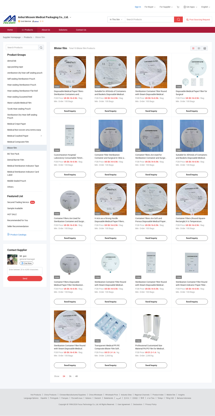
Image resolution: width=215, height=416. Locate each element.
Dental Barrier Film (15, 159)
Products (29, 29)
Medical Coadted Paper (17, 135)
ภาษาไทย (150, 398)
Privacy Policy (150, 404)
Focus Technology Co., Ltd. (88, 404)
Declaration (137, 404)
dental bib (11, 60)
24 (64, 376)
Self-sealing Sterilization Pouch (21, 78)
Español (44, 398)
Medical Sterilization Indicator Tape (23, 165)
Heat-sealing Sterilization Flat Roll (22, 90)
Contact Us (81, 29)
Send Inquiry (70, 111)
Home (10, 29)
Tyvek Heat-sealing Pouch (19, 108)
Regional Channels (142, 394)
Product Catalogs (18, 234)
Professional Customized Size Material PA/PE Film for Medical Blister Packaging (149, 348)
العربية (118, 398)
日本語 (135, 398)
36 (70, 376)
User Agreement (124, 404)
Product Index (158, 394)
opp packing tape (15, 66)
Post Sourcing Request (199, 19)
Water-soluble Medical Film (19, 102)
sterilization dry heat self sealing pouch (24, 72)
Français (64, 398)
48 (76, 376)
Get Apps (190, 6)
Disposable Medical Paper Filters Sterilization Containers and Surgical (68, 94)
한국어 (126, 398)
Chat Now (28, 263)
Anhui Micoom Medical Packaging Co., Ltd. (43, 17)
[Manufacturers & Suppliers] (22, 5)
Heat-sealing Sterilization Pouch (21, 84)
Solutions (63, 29)
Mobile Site (171, 394)
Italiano (88, 398)
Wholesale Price (111, 394)
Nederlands (108, 398)
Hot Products (36, 394)
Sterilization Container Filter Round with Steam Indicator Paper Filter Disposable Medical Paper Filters (191, 284)
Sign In (138, 6)
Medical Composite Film (18, 141)
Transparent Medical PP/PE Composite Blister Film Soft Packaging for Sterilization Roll (108, 348)
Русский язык (76, 398)
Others (10, 186)
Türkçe (160, 398)
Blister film (12, 147)
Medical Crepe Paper (16, 123)
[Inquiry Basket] (178, 6)
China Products (50, 394)
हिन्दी (142, 398)
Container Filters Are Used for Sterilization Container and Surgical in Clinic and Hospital (70, 221)
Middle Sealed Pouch (16, 180)
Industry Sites (126, 394)
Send (25, 278)
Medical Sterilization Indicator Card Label (23, 173)
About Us (46, 29)
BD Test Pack (13, 153)
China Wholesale (95, 394)
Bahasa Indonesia (184, 398)
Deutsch (97, 398)
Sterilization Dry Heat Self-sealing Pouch (22, 116)
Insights (181, 394)
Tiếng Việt (170, 398)
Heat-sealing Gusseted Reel (19, 96)
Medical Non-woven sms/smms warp (24, 129)
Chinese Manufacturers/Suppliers (73, 394)
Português (54, 398)
